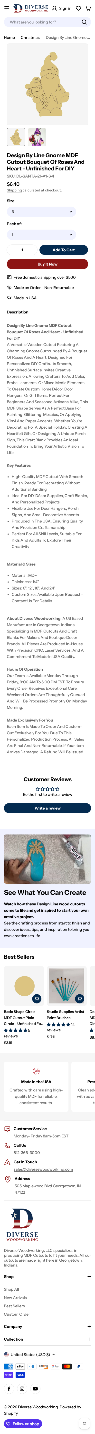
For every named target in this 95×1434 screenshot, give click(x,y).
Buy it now (47, 264)
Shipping (14, 190)
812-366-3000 (27, 1152)
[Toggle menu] (7, 8)
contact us (22, 600)
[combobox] (47, 22)
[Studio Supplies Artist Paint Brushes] (66, 986)
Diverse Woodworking (38, 1406)
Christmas (30, 37)
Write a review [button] (48, 808)
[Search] (84, 22)
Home (9, 37)
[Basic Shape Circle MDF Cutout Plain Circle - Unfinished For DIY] (23, 986)
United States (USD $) (30, 1354)
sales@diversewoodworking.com (43, 1169)
